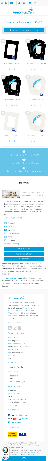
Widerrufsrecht (15, 349)
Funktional (12, 240)
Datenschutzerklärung (17, 399)
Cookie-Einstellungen (17, 382)
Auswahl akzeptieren (24, 254)
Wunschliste (3, 42)
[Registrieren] (24, 3)
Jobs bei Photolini (15, 393)
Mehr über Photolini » (16, 322)
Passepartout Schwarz (12, 63)
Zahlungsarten (14, 340)
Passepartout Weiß (11, 135)
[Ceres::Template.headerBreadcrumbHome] (5, 18)
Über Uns (12, 390)
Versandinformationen (17, 343)
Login (11, 379)
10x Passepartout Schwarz (36, 63)
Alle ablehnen (24, 259)
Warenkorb (13, 337)
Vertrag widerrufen (16, 352)
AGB (10, 396)
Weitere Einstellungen (12, 244)
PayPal (10, 237)
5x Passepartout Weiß (36, 99)
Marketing (11, 230)
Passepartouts (21, 18)
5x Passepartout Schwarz (12, 99)
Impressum (13, 405)
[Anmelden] (19, 3)
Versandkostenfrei (32, 452)
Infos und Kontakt (16, 367)
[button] (24, 30)
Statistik (11, 226)
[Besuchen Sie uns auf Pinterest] (10, 328)
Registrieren (13, 376)
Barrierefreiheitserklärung (19, 402)
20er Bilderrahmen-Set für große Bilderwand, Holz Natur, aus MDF (33, 193)
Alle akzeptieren (24, 249)
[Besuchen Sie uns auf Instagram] (15, 328)
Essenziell (11, 223)
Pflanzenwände (14, 313)
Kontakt (12, 355)
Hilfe (11, 358)
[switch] (5, 457)
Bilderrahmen (28, 308)
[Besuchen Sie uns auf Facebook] (20, 328)
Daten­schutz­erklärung (13, 218)
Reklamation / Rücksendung (19, 346)
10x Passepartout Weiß (36, 135)
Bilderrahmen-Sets (15, 310)
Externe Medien (14, 233)
